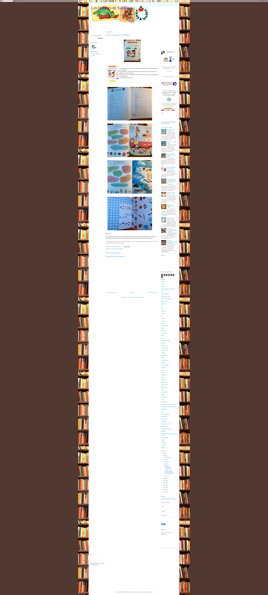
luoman (141, 592)
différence (163, 330)
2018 (164, 481)
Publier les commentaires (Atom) (136, 297)
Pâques (163, 394)
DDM (162, 328)
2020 (164, 455)
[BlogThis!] (125, 246)
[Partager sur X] (127, 246)
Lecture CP (164, 367)
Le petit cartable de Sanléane (168, 498)
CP (162, 316)
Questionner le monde (166, 428)
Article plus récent (111, 292)
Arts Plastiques (165, 294)
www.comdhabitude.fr (165, 123)
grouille (163, 357)
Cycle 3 (163, 323)
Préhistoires (164, 419)
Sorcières (163, 445)
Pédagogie (120, 248)
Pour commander (165, 414)
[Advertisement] (116, 26)
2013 (164, 491)
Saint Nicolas (164, 437)
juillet (165, 461)
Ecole (162, 335)
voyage (163, 447)
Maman (163, 372)
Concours (163, 311)
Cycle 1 (163, 318)
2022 (164, 453)
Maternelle (163, 374)
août (165, 459)
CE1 (162, 306)
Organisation (164, 392)
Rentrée (163, 431)
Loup (162, 370)
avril (165, 463)
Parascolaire (164, 397)
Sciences (163, 442)
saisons (163, 440)
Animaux (163, 286)
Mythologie (164, 387)
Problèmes (164, 421)
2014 (164, 489)
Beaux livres (164, 301)
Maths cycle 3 (164, 384)
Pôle (162, 411)
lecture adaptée (165, 365)
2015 (164, 487)
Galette (163, 352)
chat (162, 308)
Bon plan (163, 303)
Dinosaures (164, 333)
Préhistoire (164, 416)
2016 (164, 485)
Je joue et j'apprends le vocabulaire (167, 467)
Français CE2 (164, 348)
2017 (164, 483)
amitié (162, 284)
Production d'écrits (165, 424)
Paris (162, 399)
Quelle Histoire (165, 426)
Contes (163, 313)
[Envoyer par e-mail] (124, 246)
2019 (164, 478)
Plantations (164, 409)
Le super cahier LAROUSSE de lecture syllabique (169, 472)
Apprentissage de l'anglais (167, 289)
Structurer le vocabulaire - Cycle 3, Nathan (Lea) (172, 242)
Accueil (132, 292)
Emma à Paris (170, 218)
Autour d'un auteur (165, 296)
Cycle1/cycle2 (164, 325)
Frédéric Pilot (164, 350)
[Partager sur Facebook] (128, 246)
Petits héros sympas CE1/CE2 (168, 406)
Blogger (151, 592)
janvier (166, 476)
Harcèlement (164, 360)
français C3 (164, 345)
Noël (162, 389)
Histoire (163, 362)
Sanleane (94, 51)
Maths (162, 377)
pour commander (112, 80)
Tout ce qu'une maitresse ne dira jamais (171, 155)
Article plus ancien (153, 292)
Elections (163, 343)
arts (162, 291)
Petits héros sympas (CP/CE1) (168, 404)
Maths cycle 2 (164, 382)
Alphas (163, 281)
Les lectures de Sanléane (112, 8)
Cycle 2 (112, 248)
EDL (116, 248)
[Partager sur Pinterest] (129, 246)
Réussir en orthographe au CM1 (171, 206)
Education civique (165, 340)
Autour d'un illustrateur (166, 298)
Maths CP (163, 379)
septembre (167, 457)
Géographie (164, 355)
